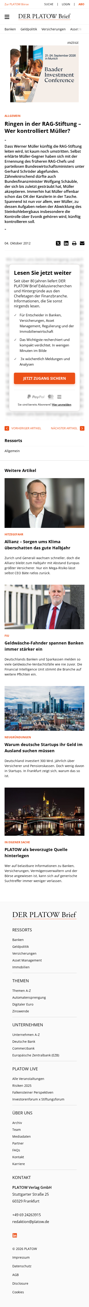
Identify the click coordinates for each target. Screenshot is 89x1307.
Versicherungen (54, 29)
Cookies (18, 1292)
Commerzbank (23, 1048)
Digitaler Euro (22, 1004)
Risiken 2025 (21, 1085)
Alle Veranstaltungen (28, 1079)
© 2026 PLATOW (24, 1249)
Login (66, 4)
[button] (58, 243)
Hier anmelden (61, 404)
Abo (81, 4)
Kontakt (18, 1157)
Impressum (21, 1257)
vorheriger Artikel (26, 428)
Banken (10, 29)
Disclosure (20, 1283)
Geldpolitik (29, 29)
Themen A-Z (21, 990)
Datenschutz (21, 1266)
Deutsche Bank (23, 1041)
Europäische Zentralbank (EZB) (35, 1055)
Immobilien (21, 967)
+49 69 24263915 (26, 1214)
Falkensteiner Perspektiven (32, 1092)
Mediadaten (21, 1136)
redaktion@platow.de (30, 1221)
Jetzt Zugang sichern (44, 378)
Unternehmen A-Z (26, 1034)
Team (16, 1129)
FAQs (16, 1150)
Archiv (17, 1123)
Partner (18, 1143)
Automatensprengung (29, 997)
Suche (48, 4)
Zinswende (20, 1011)
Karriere (18, 1164)
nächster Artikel (64, 428)
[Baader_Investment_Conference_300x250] (44, 73)
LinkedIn (14, 1235)
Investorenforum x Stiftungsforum (38, 1099)
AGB (15, 1275)
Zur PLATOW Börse (17, 4)
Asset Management (27, 960)
